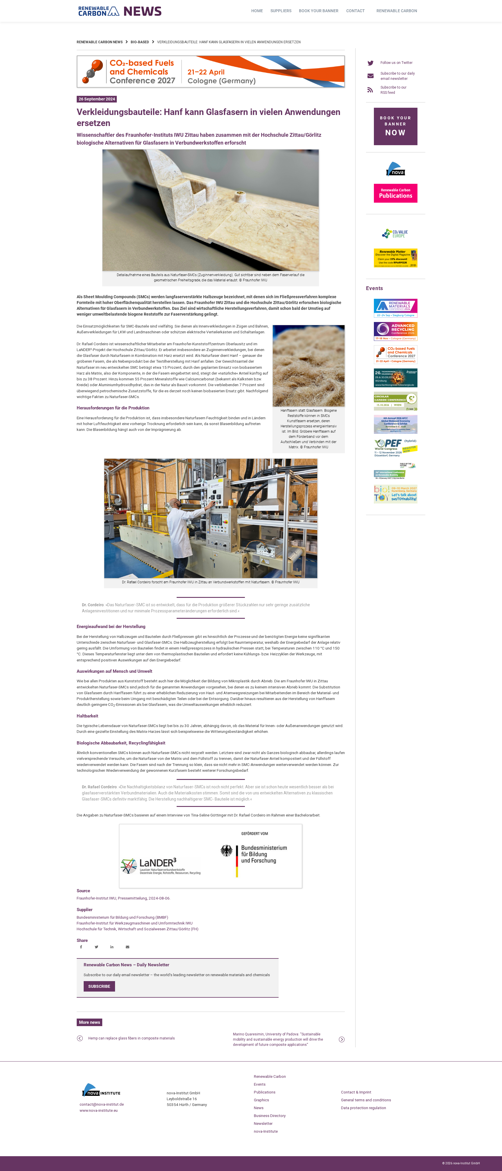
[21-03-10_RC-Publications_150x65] (395, 201)
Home (257, 10)
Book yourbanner (395, 126)
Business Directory (270, 1115)
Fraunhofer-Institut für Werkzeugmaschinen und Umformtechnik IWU (135, 923)
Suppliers (280, 10)
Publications (264, 1092)
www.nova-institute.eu (99, 1110)
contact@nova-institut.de (102, 1104)
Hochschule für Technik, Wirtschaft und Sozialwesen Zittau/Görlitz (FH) (137, 929)
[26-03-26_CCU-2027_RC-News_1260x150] (211, 86)
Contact (355, 10)
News (258, 1107)
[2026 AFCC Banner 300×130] (395, 433)
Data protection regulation (363, 1107)
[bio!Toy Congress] (395, 502)
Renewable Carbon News (100, 42)
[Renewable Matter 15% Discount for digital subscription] (395, 266)
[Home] (120, 11)
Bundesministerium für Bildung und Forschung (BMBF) (122, 917)
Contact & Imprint (356, 1092)
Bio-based (140, 42)
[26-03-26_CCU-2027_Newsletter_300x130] (395, 363)
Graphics (261, 1100)
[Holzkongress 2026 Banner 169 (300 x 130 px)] (395, 386)
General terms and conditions (366, 1100)
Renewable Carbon (396, 10)
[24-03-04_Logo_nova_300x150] (395, 178)
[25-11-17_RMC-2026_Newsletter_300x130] (395, 316)
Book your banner (318, 10)
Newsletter (263, 1123)
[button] (82, 947)
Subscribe (99, 986)
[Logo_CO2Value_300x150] (395, 243)
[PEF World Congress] (395, 456)
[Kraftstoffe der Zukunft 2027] (395, 479)
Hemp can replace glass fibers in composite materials (131, 1038)
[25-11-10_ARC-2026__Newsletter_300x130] (395, 340)
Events (260, 1084)
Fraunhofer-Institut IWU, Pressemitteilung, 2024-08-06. (124, 898)
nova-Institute (266, 1131)
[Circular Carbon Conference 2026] (395, 409)
